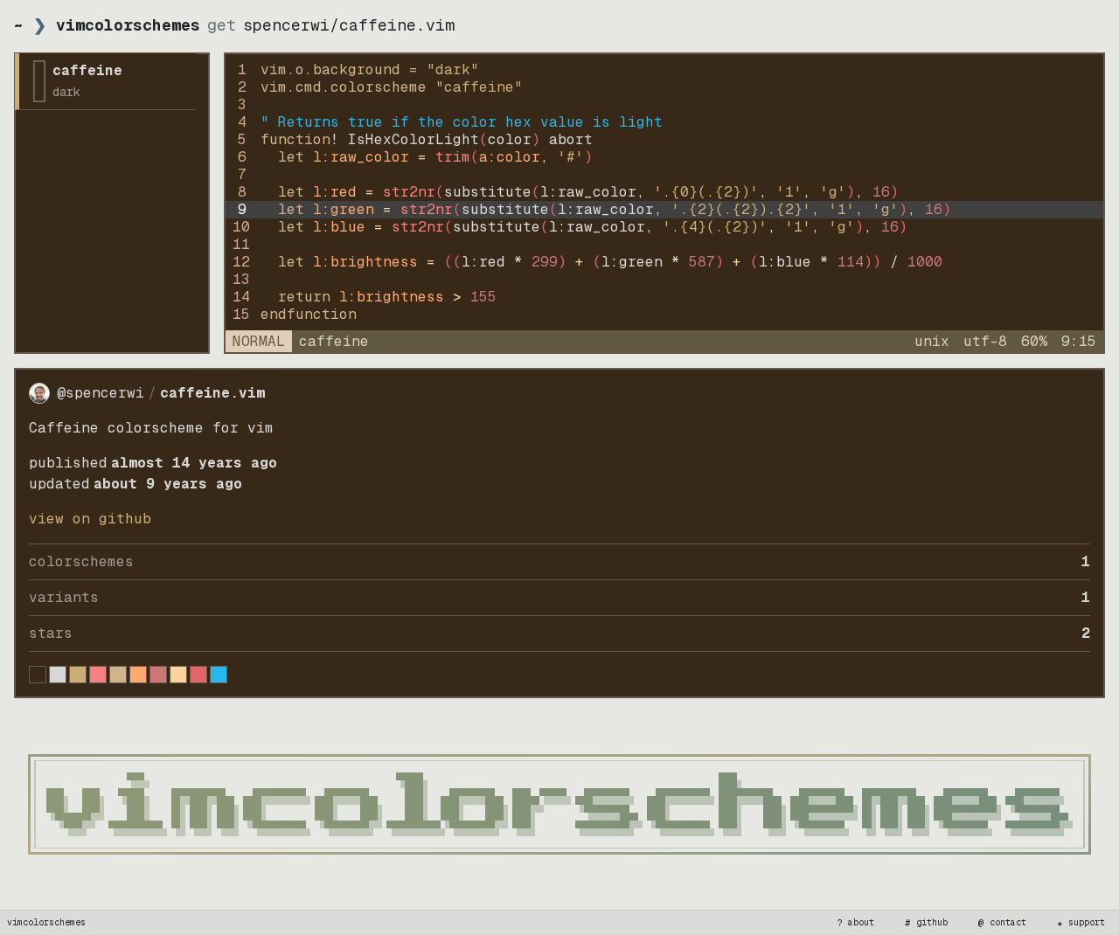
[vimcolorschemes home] (559, 804)
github (927, 923)
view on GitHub (90, 518)
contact (1002, 923)
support (1081, 923)
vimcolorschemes (46, 922)
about (856, 923)
